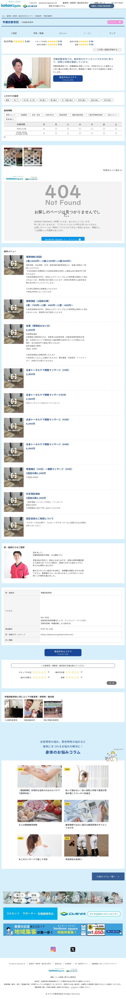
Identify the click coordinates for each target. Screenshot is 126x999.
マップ (112, 33)
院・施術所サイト (81, 963)
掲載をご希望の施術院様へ (101, 6)
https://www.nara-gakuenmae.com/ (57, 634)
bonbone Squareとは (48, 2)
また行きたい (115, 22)
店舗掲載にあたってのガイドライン (104, 963)
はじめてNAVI (117, 2)
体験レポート (99, 2)
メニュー (63, 33)
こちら (73, 987)
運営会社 (58, 963)
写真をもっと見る (111, 170)
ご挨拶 (14, 33)
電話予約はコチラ (63, 652)
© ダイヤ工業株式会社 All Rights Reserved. (63, 994)
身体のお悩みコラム (57, 6)
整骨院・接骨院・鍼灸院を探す (75, 2)
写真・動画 (38, 33)
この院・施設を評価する (107, 49)
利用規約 (68, 963)
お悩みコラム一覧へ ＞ (108, 876)
